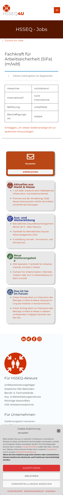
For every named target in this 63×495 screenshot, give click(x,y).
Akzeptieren (31, 468)
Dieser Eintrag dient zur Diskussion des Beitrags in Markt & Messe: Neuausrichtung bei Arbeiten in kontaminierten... (33, 300)
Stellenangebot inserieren (19, 421)
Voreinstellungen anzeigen (31, 484)
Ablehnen (32, 476)
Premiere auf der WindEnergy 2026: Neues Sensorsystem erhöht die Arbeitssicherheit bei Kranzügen (33, 201)
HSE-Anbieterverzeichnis (19, 404)
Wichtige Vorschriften (17, 400)
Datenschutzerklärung (26, 452)
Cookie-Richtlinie (29, 447)
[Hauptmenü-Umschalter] (57, 10)
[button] (58, 430)
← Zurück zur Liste (12, 40)
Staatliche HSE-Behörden (19, 389)
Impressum (52, 449)
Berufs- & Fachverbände (18, 393)
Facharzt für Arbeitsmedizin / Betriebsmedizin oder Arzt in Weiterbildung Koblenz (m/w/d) (33, 275)
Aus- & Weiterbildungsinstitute (22, 396)
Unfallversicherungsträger (19, 385)
